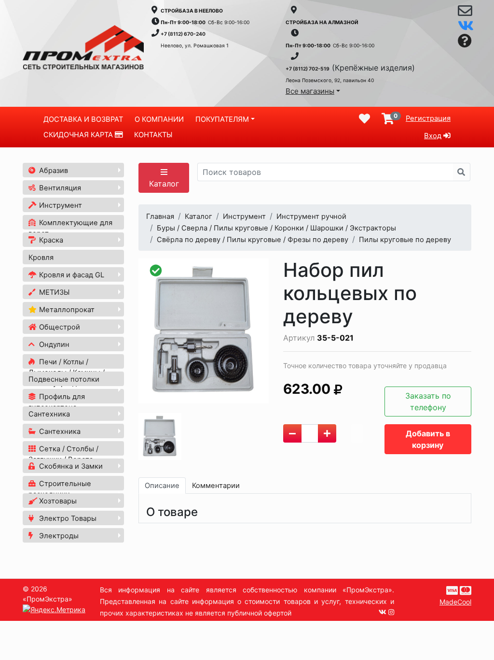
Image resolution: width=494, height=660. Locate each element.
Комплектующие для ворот (70, 228)
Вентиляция (59, 188)
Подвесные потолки (63, 379)
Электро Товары (66, 518)
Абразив (52, 170)
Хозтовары (57, 501)
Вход (432, 135)
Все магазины (310, 91)
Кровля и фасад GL (70, 275)
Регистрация (428, 118)
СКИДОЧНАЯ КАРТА (79, 134)
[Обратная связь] (465, 13)
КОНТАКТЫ (153, 134)
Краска (50, 240)
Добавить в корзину (428, 439)
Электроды (58, 535)
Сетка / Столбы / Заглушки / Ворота (63, 454)
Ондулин (53, 344)
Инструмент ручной (311, 216)
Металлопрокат (66, 309)
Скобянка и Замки (70, 466)
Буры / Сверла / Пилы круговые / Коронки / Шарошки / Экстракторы (276, 228)
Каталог (164, 183)
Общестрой (58, 327)
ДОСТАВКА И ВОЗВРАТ (83, 119)
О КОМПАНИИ (159, 119)
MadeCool (455, 602)
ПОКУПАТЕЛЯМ (222, 119)
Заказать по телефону (428, 401)
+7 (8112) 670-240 (183, 34)
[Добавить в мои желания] (357, 433)
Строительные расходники (59, 489)
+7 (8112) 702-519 (307, 69)
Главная (160, 216)
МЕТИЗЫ (53, 292)
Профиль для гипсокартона (56, 402)
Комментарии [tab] (216, 485)
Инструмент (59, 205)
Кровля (41, 257)
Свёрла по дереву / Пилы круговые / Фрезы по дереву (252, 239)
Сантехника (49, 414)
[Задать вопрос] (465, 41)
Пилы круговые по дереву (405, 239)
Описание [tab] (162, 485)
